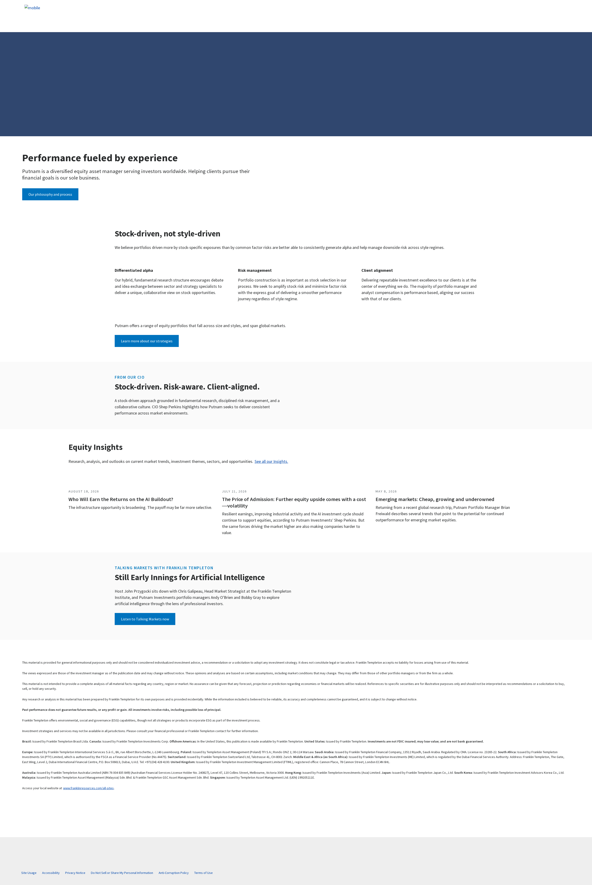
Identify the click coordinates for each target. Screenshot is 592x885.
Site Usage (29, 873)
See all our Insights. (271, 461)
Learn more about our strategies (147, 341)
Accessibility (51, 873)
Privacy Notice (75, 873)
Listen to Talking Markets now (145, 619)
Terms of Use (203, 873)
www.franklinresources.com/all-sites (88, 788)
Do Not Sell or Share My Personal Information (122, 873)
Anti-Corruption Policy (174, 873)
